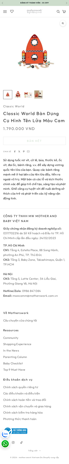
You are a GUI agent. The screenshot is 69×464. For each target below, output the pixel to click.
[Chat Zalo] (5, 434)
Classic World (13, 106)
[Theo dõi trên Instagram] (13, 442)
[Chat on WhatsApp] (5, 444)
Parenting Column (15, 357)
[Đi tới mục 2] (17, 94)
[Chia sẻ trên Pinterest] (23, 151)
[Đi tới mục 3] (28, 94)
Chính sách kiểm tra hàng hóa (23, 412)
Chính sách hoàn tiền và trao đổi (24, 400)
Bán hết (34, 141)
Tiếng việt (33, 451)
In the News (11, 350)
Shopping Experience (17, 344)
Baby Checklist (13, 363)
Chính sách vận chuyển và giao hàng (27, 406)
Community (10, 338)
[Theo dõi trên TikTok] (21, 442)
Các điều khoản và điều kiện (21, 393)
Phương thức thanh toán (19, 419)
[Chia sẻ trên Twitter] (19, 151)
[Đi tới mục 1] (7, 94)
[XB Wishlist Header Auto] (12, 11)
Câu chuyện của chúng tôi (20, 320)
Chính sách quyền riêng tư (20, 387)
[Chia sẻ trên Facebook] (14, 151)
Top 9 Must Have (14, 369)
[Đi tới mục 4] (38, 94)
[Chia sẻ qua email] (28, 151)
